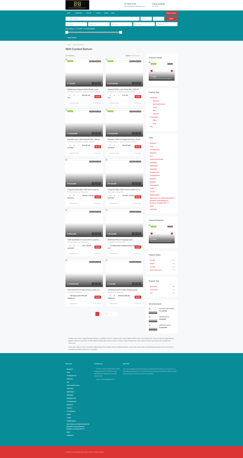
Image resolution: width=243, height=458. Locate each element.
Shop (154, 123)
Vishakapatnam (155, 175)
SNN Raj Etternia (164, 317)
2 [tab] (160, 82)
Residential (153, 98)
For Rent (92, 61)
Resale (152, 263)
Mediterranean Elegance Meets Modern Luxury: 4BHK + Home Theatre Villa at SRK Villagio (97, 89)
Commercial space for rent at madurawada (122, 290)
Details (97, 96)
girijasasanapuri (73, 203)
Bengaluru (153, 143)
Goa (151, 156)
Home (68, 13)
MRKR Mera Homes (165, 325)
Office (155, 120)
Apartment (156, 101)
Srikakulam (153, 209)
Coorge (152, 192)
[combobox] (146, 19)
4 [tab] (165, 82)
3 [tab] (163, 82)
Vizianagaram (154, 185)
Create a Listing (171, 13)
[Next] (111, 314)
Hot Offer (98, 61)
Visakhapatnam (155, 150)
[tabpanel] (162, 71)
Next (172, 71)
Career (106, 13)
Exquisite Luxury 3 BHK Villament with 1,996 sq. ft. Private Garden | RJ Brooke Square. (96, 139)
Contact (98, 13)
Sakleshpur (153, 169)
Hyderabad (153, 162)
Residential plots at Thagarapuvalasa (120, 240)
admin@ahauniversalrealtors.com (134, 6)
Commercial (154, 117)
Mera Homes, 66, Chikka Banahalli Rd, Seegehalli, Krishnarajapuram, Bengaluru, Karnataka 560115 (162, 200)
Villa (154, 110)
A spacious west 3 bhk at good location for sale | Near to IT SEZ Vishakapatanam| (136, 190)
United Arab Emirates (156, 159)
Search (171, 19)
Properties (78, 13)
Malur (152, 206)
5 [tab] (168, 82)
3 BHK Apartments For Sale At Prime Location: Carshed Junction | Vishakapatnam (94, 240)
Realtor (88, 13)
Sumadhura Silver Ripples (166, 308)
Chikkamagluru (155, 195)
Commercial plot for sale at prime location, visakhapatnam (87, 290)
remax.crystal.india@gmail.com (105, 379)
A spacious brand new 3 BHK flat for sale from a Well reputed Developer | (92, 190)
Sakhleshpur (154, 166)
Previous (152, 71)
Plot (151, 127)
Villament (156, 114)
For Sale (132, 61)
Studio (155, 107)
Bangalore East (155, 172)
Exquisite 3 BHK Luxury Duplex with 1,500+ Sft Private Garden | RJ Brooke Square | (135, 89)
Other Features (72, 37)
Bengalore (153, 179)
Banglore (153, 182)
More (112, 13)
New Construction (155, 270)
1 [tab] (157, 82)
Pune (151, 146)
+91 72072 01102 (130, 4)
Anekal (152, 188)
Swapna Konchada (74, 103)
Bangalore (153, 153)
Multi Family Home (159, 104)
